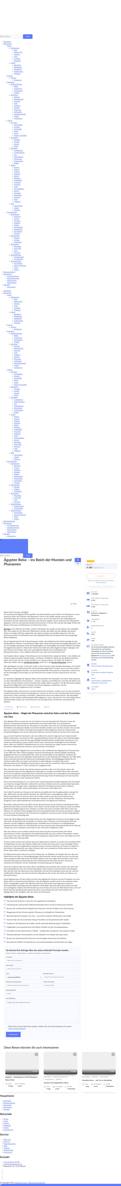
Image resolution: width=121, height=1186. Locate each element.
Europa (10, 76)
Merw (16, 270)
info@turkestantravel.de (13, 1164)
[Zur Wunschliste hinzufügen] (36, 1054)
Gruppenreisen (13, 276)
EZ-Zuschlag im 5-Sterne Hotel (99, 604)
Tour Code (94, 592)
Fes (15, 155)
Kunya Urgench (20, 266)
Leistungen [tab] (36, 707)
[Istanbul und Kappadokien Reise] (60, 1063)
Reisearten (8, 274)
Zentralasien (12, 212)
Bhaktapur (18, 67)
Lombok (17, 59)
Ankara (17, 172)
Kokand (17, 223)
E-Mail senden (13, 1034)
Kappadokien (19, 189)
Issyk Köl (17, 248)
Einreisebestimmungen (97, 645)
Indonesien (15, 48)
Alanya (16, 170)
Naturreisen (11, 283)
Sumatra (17, 61)
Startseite (7, 42)
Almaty (17, 238)
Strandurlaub (104, 1077)
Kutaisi (16, 108)
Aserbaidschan (16, 84)
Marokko (14, 148)
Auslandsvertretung (105, 655)
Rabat (16, 163)
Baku (16, 86)
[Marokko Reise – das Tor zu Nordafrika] (99, 1063)
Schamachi (18, 91)
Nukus (16, 225)
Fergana (17, 221)
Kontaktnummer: (49, 973)
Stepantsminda (20, 114)
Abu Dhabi (18, 206)
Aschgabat (18, 263)
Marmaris (18, 195)
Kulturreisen (12, 280)
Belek (16, 176)
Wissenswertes (10, 1144)
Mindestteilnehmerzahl (97, 625)
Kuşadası (17, 193)
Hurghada (18, 129)
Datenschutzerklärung (17, 1029)
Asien (9, 46)
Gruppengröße (95, 619)
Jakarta (17, 54)
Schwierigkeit (95, 686)
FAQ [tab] (47, 707)
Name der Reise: (11, 953)
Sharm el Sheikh (20, 135)
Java (16, 56)
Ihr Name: (9, 957)
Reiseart (93, 678)
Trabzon (17, 202)
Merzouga (18, 159)
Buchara (17, 216)
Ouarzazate (18, 161)
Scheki (16, 93)
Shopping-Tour (49, 1079)
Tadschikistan (16, 255)
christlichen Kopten (31, 662)
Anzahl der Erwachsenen (14, 982)
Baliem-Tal (18, 52)
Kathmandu (18, 71)
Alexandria (18, 125)
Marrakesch (18, 157)
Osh (15, 251)
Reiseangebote (9, 272)
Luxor (16, 133)
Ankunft (93, 632)
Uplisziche (18, 118)
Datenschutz (8, 1150)
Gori (16, 103)
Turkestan (18, 242)
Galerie (74, 603)
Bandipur (17, 65)
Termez (17, 234)
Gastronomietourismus (60, 1077)
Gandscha (18, 88)
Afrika (6, 1119)
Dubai (16, 208)
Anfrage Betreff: (11, 990)
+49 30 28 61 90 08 (12, 1162)
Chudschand (19, 257)
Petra (16, 146)
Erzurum (17, 182)
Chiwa (16, 219)
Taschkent (18, 231)
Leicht (93, 689)
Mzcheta (17, 110)
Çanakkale (18, 180)
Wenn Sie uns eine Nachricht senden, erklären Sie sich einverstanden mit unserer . (40, 1028)
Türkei (13, 165)
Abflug (93, 638)
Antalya (17, 174)
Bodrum (17, 178)
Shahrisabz (18, 229)
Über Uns (7, 1139)
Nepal (13, 63)
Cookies (7, 1148)
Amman (17, 140)
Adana (16, 167)
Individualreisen (13, 278)
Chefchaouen (19, 152)
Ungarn (13, 78)
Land (8, 973)
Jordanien (14, 138)
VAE (12, 204)
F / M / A (94, 611)
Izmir (16, 187)
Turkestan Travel (21, 1183)
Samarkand (18, 227)
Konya (16, 191)
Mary (16, 268)
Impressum (11, 287)
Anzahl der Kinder (48, 982)
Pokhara (17, 74)
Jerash (16, 144)
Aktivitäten (94, 670)
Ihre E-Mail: (10, 965)
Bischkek (17, 246)
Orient (9, 120)
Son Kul (17, 253)
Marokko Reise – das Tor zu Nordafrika (97, 1080)
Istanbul (17, 184)
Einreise (7, 1142)
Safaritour (103, 672)
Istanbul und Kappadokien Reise (56, 1083)
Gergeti (17, 101)
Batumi (17, 97)
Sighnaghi (18, 112)
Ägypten (14, 123)
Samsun (17, 197)
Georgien (14, 95)
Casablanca (18, 150)
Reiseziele (7, 44)
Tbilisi (16, 116)
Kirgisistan (15, 244)
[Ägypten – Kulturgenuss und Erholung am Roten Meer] (22, 1063)
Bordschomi (18, 99)
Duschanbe (18, 259)
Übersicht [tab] (9, 707)
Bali (15, 50)
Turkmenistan (16, 261)
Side (16, 199)
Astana (17, 240)
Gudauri (17, 106)
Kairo (16, 131)
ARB (5, 1146)
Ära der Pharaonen (59, 662)
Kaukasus (10, 82)
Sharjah (17, 210)
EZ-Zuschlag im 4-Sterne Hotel (99, 598)
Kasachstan (15, 236)
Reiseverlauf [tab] (23, 707)
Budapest (18, 80)
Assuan (17, 127)
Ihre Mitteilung (11, 998)
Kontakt (7, 285)
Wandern (59, 1079)
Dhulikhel (18, 69)
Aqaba (16, 142)
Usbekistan (15, 214)
